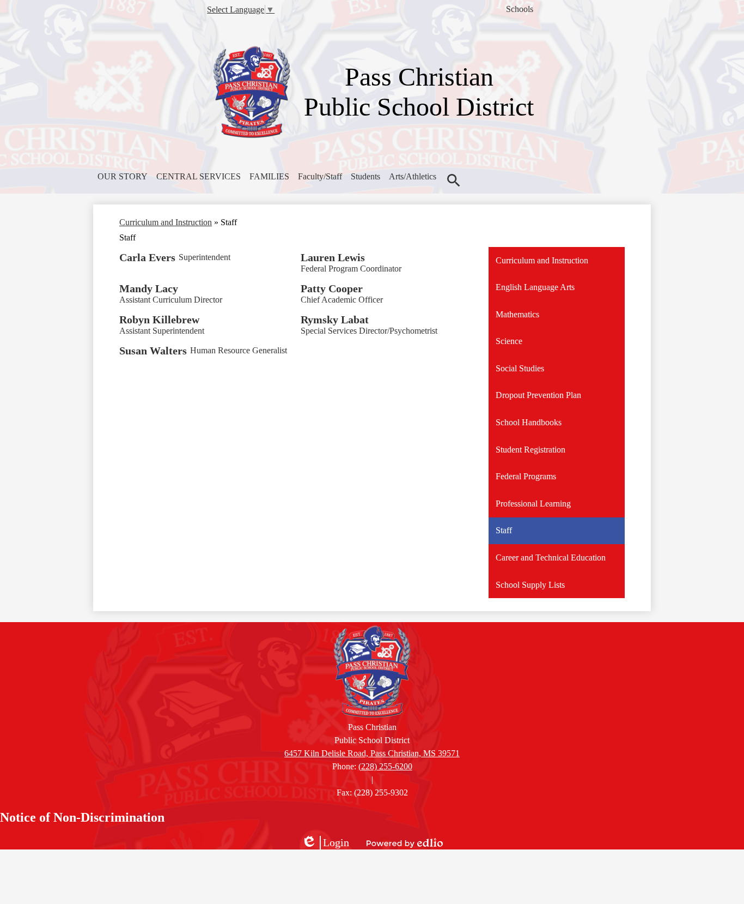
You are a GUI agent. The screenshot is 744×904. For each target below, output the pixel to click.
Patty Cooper (332, 288)
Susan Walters (153, 351)
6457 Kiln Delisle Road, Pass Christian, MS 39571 (372, 753)
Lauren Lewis (333, 257)
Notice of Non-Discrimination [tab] (82, 817)
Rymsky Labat (335, 320)
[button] (122, 176)
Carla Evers (147, 257)
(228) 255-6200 (385, 766)
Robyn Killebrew (159, 320)
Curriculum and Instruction (165, 222)
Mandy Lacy (148, 288)
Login (325, 842)
